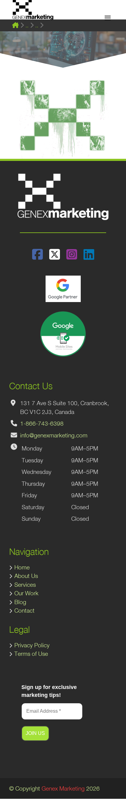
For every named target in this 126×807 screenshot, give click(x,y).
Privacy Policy (32, 645)
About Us (26, 575)
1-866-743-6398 (42, 423)
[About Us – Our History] (36, 25)
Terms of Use (31, 653)
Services (25, 584)
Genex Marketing (63, 788)
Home (22, 567)
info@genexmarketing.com (53, 435)
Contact (24, 610)
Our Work (26, 593)
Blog (20, 602)
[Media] (26, 25)
